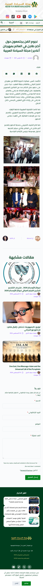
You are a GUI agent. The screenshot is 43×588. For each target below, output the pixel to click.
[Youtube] (13, 567)
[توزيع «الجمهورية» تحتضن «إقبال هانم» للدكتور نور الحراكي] (21, 312)
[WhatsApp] (14, 74)
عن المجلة (29, 546)
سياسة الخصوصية (26, 470)
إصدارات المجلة (29, 23)
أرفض (16, 583)
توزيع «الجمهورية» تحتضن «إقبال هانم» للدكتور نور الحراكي (23, 328)
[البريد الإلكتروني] (6, 74)
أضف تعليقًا (35, 435)
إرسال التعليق (33, 477)
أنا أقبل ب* (28, 470)
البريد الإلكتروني (33, 412)
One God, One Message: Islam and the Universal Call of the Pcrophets (24, 367)
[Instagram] (29, 567)
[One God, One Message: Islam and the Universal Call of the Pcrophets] (21, 351)
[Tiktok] (19, 567)
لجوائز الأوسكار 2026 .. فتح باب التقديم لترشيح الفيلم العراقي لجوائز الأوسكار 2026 (22, 289)
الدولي (32, 84)
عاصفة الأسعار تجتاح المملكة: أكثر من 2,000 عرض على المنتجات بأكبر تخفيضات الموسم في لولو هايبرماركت (15, 510)
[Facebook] (36, 74)
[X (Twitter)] (29, 74)
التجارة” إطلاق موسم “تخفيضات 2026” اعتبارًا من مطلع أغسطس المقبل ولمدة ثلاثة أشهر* (16, 521)
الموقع (37, 424)
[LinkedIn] (21, 74)
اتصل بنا (23, 546)
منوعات (6, 58)
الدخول (38, 23)
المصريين (6, 87)
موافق (26, 583)
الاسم (37, 401)
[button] (21, 22)
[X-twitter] (24, 567)
